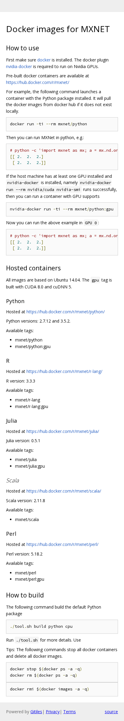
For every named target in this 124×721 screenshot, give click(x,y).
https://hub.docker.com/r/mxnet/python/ (65, 311)
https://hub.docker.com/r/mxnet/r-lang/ (64, 371)
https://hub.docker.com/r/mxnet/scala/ (63, 491)
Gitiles (36, 711)
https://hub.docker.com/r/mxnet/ (37, 82)
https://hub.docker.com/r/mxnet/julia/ (62, 431)
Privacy (53, 711)
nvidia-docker (19, 66)
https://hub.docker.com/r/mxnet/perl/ (62, 544)
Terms (69, 711)
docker (44, 60)
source (111, 711)
